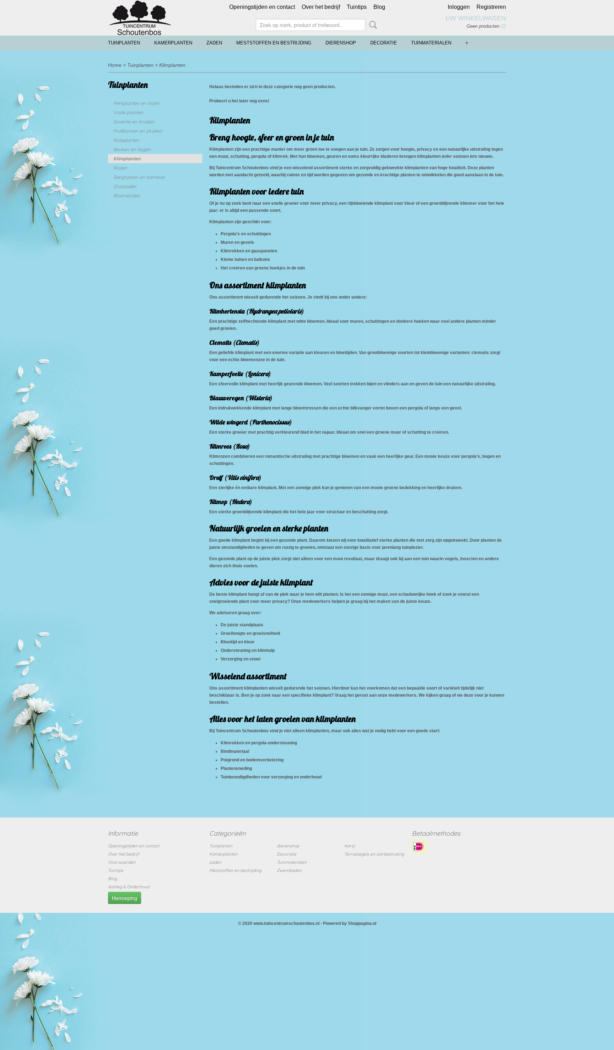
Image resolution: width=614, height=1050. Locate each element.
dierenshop (340, 42)
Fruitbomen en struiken (138, 131)
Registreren (491, 7)
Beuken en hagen (132, 149)
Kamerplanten (173, 42)
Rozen (120, 168)
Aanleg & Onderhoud (128, 886)
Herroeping (124, 897)
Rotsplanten (126, 140)
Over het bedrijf (321, 7)
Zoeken (371, 25)
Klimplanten (172, 65)
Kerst (349, 845)
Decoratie (383, 42)
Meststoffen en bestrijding (273, 42)
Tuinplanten (124, 42)
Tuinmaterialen (431, 42)
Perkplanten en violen (136, 103)
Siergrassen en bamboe (139, 177)
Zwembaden (289, 870)
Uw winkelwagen (476, 18)
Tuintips (357, 7)
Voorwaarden (121, 862)
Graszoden (124, 186)
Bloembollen (126, 195)
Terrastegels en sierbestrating (374, 854)
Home (115, 65)
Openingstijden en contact (262, 7)
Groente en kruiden (134, 121)
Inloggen (459, 7)
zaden (214, 42)
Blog (379, 7)
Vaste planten (128, 112)
